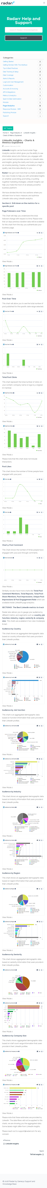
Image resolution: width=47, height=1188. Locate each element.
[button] (44, 3)
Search (23, 38)
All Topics (8, 128)
